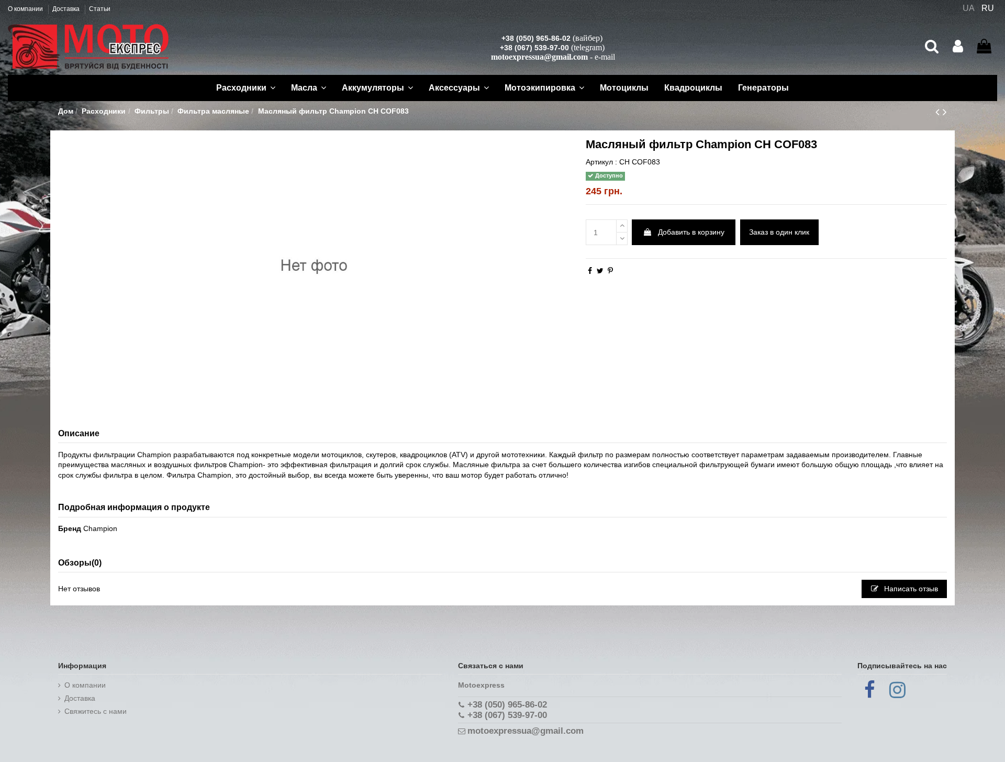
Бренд (69, 528)
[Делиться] (590, 271)
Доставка (66, 9)
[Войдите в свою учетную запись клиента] (957, 46)
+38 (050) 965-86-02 (536, 38)
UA (969, 8)
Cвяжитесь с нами (95, 711)
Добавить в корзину (691, 232)
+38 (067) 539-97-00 (534, 47)
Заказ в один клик (779, 232)
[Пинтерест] (610, 271)
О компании (26, 9)
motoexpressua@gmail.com (539, 56)
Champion (100, 528)
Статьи (99, 9)
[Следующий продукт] (945, 112)
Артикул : (601, 162)
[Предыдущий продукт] (939, 112)
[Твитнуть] (600, 271)
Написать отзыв (910, 588)
